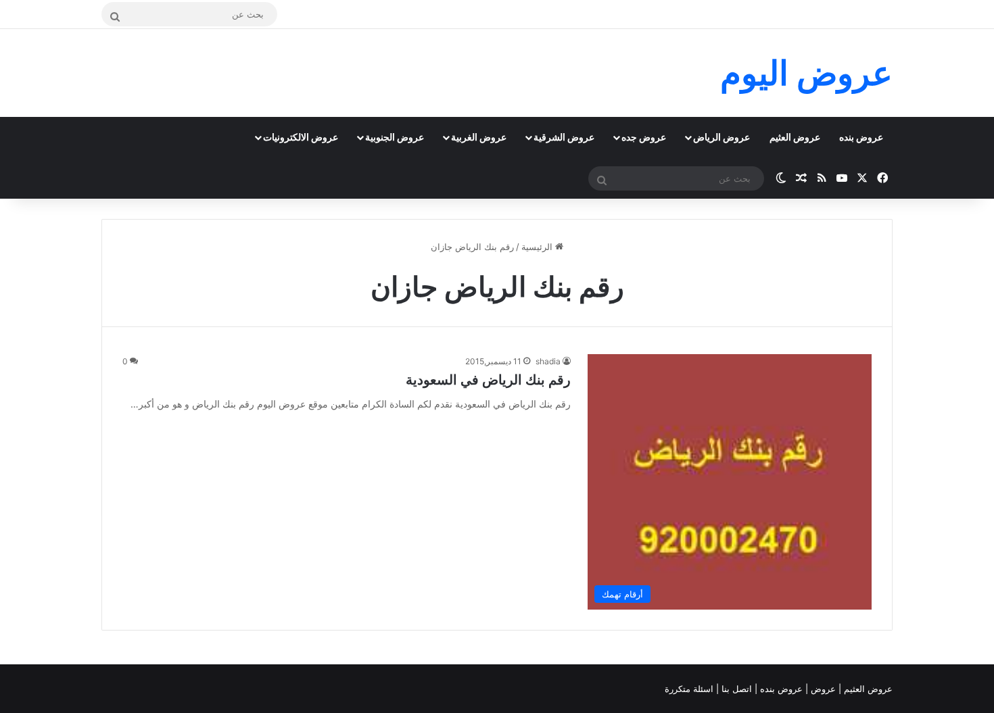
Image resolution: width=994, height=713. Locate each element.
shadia (548, 361)
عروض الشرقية (564, 137)
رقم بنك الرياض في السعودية (488, 380)
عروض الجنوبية (394, 137)
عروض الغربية (478, 137)
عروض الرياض (721, 137)
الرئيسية (538, 246)
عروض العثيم (795, 137)
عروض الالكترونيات (300, 137)
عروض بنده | (780, 688)
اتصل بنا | (735, 688)
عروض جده (643, 137)
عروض (823, 688)
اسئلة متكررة (690, 688)
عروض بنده (861, 137)
